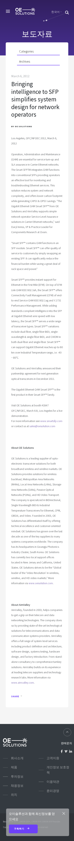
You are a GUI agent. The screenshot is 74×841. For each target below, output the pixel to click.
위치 (14, 795)
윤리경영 (53, 791)
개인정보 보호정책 (58, 769)
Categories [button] (26, 51)
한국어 (55, 12)
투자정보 (17, 776)
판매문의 (66, 743)
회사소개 (17, 758)
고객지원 (53, 758)
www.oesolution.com (41, 583)
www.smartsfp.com (51, 421)
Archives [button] (24, 61)
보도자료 (37, 34)
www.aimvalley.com (22, 682)
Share (15, 696)
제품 (14, 767)
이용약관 (53, 782)
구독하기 (19, 828)
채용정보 (17, 786)
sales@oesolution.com (42, 426)
